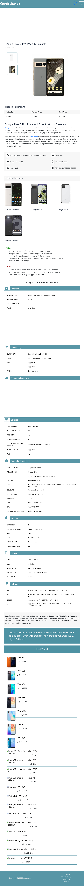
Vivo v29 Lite (30, 849)
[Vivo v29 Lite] (15, 849)
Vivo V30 (21, 831)
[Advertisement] (42, 24)
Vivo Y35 (21, 697)
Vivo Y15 (27, 813)
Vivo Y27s (32, 751)
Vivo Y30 (21, 737)
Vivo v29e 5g (27, 840)
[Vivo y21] (17, 779)
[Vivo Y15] (14, 813)
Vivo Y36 (21, 684)
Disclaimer (66, 879)
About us (66, 881)
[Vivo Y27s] (17, 752)
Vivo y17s (23, 795)
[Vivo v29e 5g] (13, 840)
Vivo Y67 (21, 657)
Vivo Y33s (22, 711)
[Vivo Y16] (17, 806)
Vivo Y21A (32, 769)
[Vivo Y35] (11, 702)
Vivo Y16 (32, 804)
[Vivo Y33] (11, 729)
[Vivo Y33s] (11, 716)
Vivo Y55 (21, 670)
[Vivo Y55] (11, 676)
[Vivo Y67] (11, 662)
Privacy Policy (66, 877)
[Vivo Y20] (11, 787)
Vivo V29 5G (26, 858)
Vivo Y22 (32, 760)
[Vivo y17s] (12, 796)
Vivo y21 (32, 778)
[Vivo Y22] (17, 761)
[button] (74, 4)
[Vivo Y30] (11, 743)
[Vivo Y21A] (17, 770)
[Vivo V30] (11, 831)
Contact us (66, 874)
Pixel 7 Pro (34, 137)
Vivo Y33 (21, 724)
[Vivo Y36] (11, 689)
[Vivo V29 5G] (13, 858)
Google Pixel (9, 128)
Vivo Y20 (21, 786)
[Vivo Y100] (17, 823)
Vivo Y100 (32, 822)
